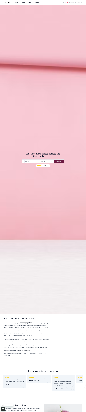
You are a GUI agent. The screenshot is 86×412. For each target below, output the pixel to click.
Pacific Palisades (21, 350)
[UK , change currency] (65, 2)
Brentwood (27, 350)
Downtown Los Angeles (26, 322)
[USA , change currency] (67, 2)
